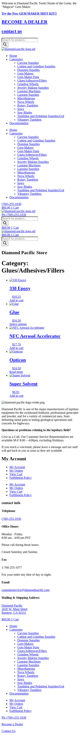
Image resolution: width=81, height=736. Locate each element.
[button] (44, 629)
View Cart (15, 474)
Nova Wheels (25, 102)
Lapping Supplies (28, 94)
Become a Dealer (12, 724)
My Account (17, 467)
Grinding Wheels (28, 84)
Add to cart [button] (16, 300)
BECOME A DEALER (24, 21)
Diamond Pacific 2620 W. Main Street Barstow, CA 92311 (14, 609)
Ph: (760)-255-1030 (14, 214)
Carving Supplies (28, 62)
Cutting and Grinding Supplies (36, 66)
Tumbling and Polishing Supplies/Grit (40, 116)
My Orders (16, 470)
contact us (12, 31)
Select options (18, 324)
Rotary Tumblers (27, 105)
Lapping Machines (28, 91)
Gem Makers (25, 73)
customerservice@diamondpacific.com (26, 590)
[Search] (5, 44)
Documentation (19, 123)
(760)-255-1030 (11, 204)
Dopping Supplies (28, 70)
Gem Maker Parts (28, 77)
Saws (20, 109)
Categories (16, 59)
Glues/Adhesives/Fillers (32, 80)
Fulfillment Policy (20, 477)
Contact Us (9, 731)
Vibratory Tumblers (29, 119)
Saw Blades (24, 112)
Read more (16, 372)
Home (13, 55)
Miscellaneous (26, 98)
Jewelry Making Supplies (33, 87)
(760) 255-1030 (11, 518)
